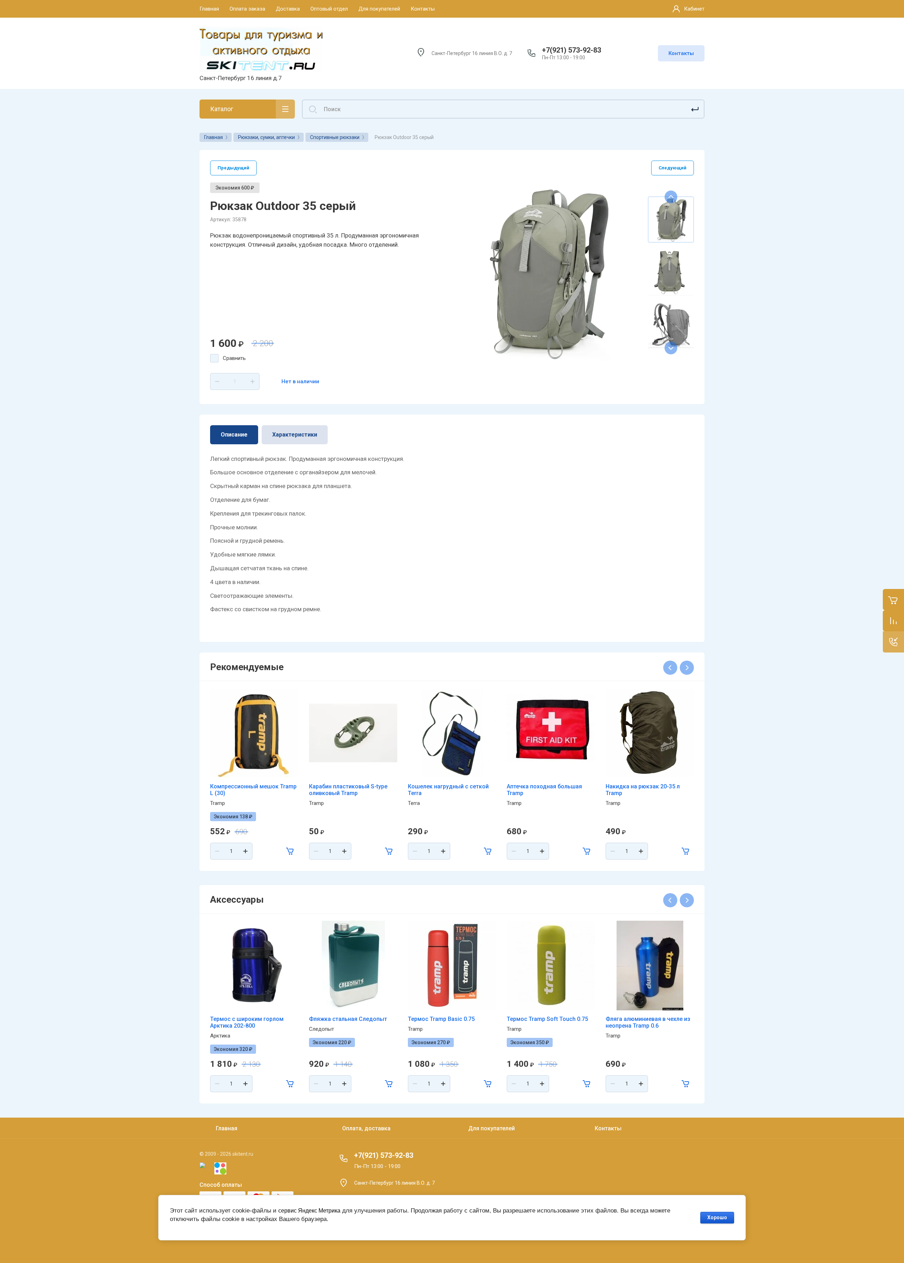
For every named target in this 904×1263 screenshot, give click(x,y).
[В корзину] (289, 851)
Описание (234, 434)
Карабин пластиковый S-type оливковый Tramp (348, 789)
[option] (547, 272)
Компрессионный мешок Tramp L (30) (253, 789)
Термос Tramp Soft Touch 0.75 (547, 1019)
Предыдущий (233, 167)
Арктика (220, 1036)
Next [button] (671, 348)
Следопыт (321, 1029)
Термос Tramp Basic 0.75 (441, 1019)
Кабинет (694, 9)
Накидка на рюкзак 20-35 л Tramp (643, 789)
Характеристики (294, 434)
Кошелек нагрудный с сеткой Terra (448, 789)
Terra (414, 803)
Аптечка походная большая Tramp (544, 789)
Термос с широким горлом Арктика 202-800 (247, 1022)
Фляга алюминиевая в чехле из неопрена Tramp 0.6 (648, 1022)
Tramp (217, 803)
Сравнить (234, 358)
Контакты (681, 53)
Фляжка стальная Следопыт (348, 1019)
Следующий (672, 167)
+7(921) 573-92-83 (571, 50)
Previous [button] (671, 197)
